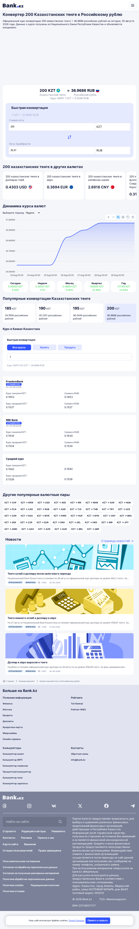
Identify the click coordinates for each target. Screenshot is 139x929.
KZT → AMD (11, 529)
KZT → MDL (126, 515)
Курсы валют (15, 582)
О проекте (9, 831)
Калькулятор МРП (12, 759)
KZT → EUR (43, 522)
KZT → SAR (108, 502)
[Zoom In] (108, 217)
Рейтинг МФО (78, 709)
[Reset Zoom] (128, 217)
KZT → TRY (108, 509)
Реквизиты (58, 831)
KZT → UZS (124, 509)
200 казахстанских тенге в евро (63, 178)
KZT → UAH (28, 529)
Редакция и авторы (34, 831)
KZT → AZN (44, 529)
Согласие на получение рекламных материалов (31, 873)
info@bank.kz (78, 759)
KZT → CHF (10, 502)
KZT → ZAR (10, 515)
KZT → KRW (27, 502)
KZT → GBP (93, 529)
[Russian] (119, 5)
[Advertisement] (69, 58)
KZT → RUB (43, 509)
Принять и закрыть (98, 920)
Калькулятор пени (12, 777)
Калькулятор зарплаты (15, 783)
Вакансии (30, 844)
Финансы (30, 582)
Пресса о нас (46, 837)
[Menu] (132, 217)
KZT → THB (92, 509)
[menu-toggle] (132, 5)
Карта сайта (10, 844)
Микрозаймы (10, 733)
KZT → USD (44, 502)
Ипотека (7, 709)
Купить (44, 347)
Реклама (26, 837)
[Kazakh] (124, 5)
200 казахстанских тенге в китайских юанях (105, 178)
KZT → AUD (61, 529)
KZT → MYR (43, 515)
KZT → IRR (75, 502)
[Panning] (123, 217)
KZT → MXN (92, 502)
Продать (70, 347)
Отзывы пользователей (17, 850)
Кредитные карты (13, 727)
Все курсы (19, 347)
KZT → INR (107, 522)
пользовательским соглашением (92, 882)
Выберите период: (13, 212)
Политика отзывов (13, 891)
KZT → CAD (27, 509)
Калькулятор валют (13, 754)
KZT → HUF (77, 515)
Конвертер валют (27, 681)
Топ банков (77, 703)
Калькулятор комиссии (15, 765)
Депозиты (8, 721)
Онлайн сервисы (12, 739)
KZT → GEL (75, 522)
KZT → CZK (26, 522)
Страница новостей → (117, 541)
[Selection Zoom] (118, 217)
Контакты (9, 837)
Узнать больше (76, 920)
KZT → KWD (60, 515)
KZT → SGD (60, 509)
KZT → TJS (75, 509)
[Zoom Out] (113, 217)
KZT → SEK (10, 522)
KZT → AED (60, 502)
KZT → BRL (77, 529)
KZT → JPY (123, 522)
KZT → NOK (125, 502)
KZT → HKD (91, 522)
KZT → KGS (27, 515)
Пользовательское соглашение (21, 861)
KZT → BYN (93, 515)
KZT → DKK (59, 522)
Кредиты (8, 715)
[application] (69, 245)
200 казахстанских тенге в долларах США (22, 178)
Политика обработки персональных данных (28, 879)
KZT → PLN (10, 509)
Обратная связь (79, 754)
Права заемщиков (49, 850)
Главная (10, 681)
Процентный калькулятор (17, 771)
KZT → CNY (109, 515)
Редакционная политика (45, 885)
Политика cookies (13, 885)
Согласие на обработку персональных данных (30, 867)
